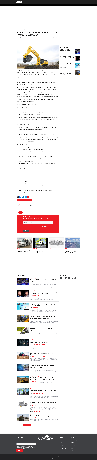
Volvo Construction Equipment (38, 344)
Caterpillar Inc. (35, 319)
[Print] (18, 197)
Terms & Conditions (49, 456)
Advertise (36, 456)
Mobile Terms (34, 228)
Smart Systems (33, 278)
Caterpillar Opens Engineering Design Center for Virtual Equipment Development (66, 72)
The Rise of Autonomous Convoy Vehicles (42, 416)
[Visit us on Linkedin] (66, 277)
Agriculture (32, 290)
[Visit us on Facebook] (61, 277)
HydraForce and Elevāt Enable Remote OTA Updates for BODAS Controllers (66, 65)
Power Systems (33, 339)
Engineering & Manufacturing (36, 315)
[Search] (78, 2)
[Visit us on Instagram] (75, 277)
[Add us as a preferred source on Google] (28, 197)
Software (35, 248)
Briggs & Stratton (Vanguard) (38, 405)
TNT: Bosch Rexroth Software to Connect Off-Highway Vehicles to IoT (40, 251)
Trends (26, 29)
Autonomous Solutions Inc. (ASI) (38, 356)
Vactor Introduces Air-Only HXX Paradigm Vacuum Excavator (23, 251)
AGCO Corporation (36, 295)
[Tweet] (26, 197)
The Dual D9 (52, 250)
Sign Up (25, 230)
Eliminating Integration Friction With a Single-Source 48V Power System (43, 403)
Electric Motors (33, 364)
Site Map (60, 456)
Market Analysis (20, 29)
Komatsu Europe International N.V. (25, 42)
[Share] (20, 197)
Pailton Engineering (36, 417)
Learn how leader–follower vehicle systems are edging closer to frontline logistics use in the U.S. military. (44, 420)
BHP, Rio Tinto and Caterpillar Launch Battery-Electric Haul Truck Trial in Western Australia (43, 378)
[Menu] (80, 2)
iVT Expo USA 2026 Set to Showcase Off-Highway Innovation (65, 50)
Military (31, 414)
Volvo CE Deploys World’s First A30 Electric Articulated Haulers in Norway (42, 341)
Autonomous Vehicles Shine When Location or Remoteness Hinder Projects (43, 354)
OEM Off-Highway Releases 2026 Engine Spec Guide (43, 329)
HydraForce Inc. (35, 307)
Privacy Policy (40, 228)
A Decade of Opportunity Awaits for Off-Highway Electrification (44, 390)
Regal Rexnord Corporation (37, 368)
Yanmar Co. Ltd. (35, 332)
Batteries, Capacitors (34, 376)
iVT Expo (34, 283)
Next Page (26, 424)
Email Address (26, 220)
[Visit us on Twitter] (63, 277)
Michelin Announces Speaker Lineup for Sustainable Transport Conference (72, 251)
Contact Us (56, 456)
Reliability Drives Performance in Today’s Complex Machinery (42, 366)
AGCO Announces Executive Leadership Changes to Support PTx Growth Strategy (67, 57)
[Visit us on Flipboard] (72, 277)
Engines (31, 327)
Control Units (33, 302)
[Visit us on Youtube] (69, 277)
